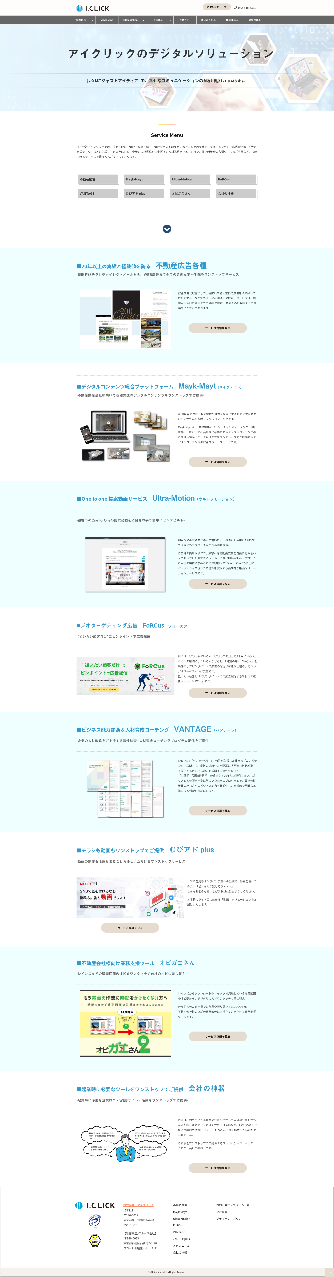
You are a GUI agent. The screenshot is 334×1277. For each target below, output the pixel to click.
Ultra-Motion (130, 20)
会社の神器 (255, 20)
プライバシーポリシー (230, 1219)
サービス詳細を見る (217, 328)
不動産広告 (80, 20)
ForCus (158, 20)
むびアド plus (135, 193)
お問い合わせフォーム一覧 (233, 1205)
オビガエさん (181, 1245)
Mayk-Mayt (107, 20)
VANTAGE (87, 193)
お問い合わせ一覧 (217, 7)
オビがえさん (208, 20)
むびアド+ (185, 20)
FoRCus (224, 179)
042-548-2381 (247, 7)
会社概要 (221, 1212)
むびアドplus (181, 1239)
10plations (232, 20)
